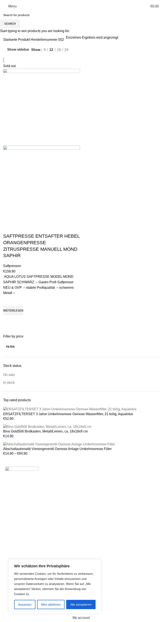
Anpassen (24, 604)
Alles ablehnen (51, 604)
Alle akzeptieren (81, 604)
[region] (54, 586)
